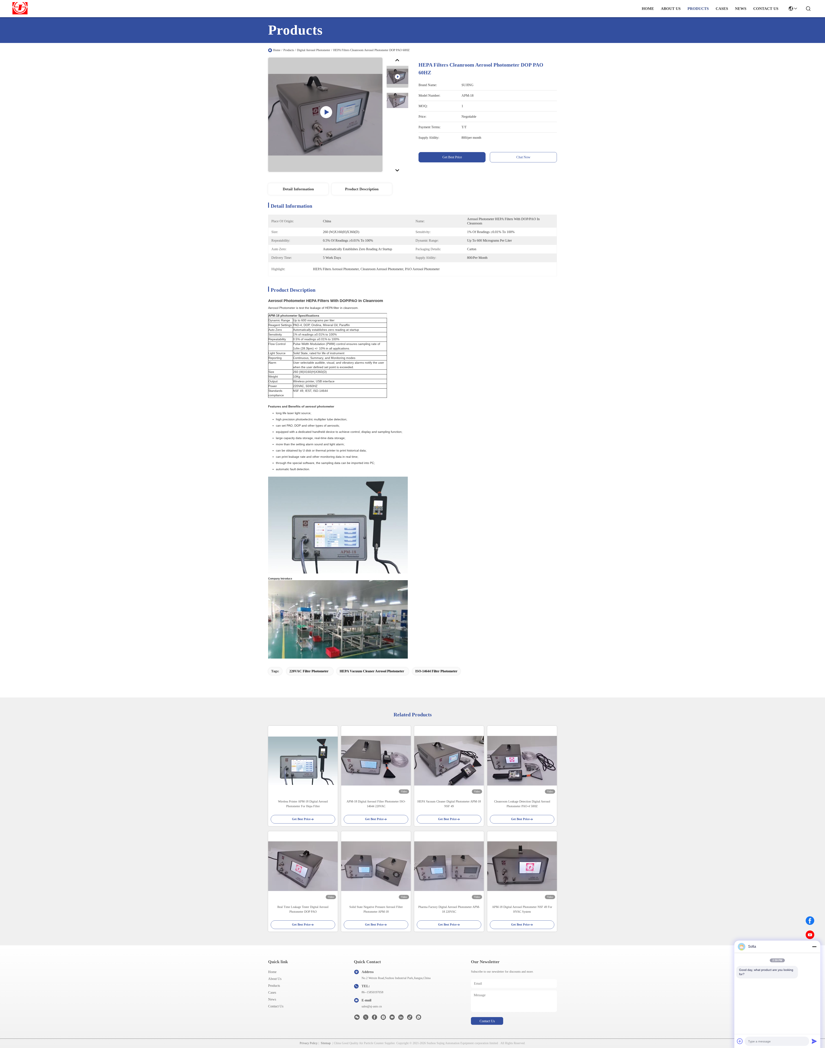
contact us (765, 8)
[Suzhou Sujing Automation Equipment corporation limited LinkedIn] (401, 1018)
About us (274, 979)
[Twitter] (366, 1018)
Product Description (362, 189)
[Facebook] (810, 921)
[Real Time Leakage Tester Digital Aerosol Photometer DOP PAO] (303, 866)
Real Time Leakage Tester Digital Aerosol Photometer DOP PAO (302, 909)
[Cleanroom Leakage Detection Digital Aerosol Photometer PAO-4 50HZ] (522, 761)
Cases (272, 992)
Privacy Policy (309, 1043)
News (272, 999)
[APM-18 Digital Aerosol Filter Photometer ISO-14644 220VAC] (376, 761)
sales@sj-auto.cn (372, 1006)
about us (671, 8)
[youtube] (810, 935)
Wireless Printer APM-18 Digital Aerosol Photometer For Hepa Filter (303, 804)
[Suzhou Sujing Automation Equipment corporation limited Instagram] (383, 1018)
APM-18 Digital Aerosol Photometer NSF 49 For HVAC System (522, 909)
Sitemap (326, 1043)
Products (288, 50)
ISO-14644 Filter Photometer (436, 671)
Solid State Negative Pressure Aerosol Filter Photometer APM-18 (376, 909)
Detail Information (298, 189)
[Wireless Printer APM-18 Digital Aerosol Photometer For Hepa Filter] (303, 761)
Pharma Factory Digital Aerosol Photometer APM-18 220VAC (449, 909)
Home (648, 8)
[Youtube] (392, 1018)
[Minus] (814, 946)
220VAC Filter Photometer (308, 671)
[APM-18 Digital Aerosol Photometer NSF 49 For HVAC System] (522, 866)
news (740, 8)
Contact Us (275, 1006)
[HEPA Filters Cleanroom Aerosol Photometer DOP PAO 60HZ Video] (325, 114)
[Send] (814, 1041)
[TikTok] (410, 1018)
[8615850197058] (419, 1018)
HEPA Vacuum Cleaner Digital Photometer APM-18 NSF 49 (449, 804)
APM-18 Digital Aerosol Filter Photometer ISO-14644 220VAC (376, 804)
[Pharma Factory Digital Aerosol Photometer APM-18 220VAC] (449, 866)
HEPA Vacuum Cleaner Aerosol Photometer (372, 671)
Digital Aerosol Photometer (313, 50)
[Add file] (740, 1041)
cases (722, 8)
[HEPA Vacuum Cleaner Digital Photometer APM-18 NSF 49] (449, 761)
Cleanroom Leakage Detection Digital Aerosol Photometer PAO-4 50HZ (522, 804)
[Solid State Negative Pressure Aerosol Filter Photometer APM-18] (376, 866)
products (698, 8)
